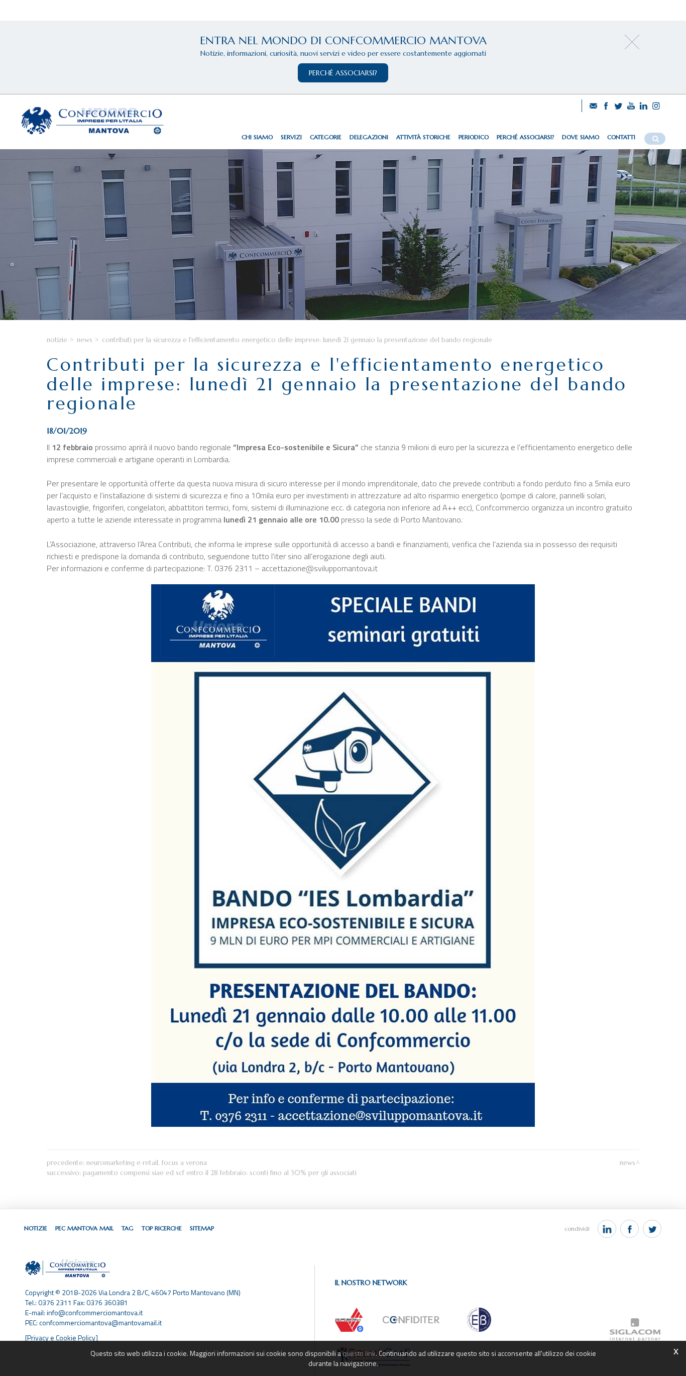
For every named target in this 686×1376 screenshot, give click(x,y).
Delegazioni (369, 137)
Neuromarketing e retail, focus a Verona (146, 1162)
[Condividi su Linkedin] (607, 1229)
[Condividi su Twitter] (652, 1229)
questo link (359, 1353)
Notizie (57, 340)
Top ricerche (162, 1228)
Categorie (325, 137)
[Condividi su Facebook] (629, 1229)
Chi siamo (257, 137)
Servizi (291, 137)
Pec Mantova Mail (84, 1228)
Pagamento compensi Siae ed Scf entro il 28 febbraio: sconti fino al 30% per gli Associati (220, 1173)
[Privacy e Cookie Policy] (61, 1337)
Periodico (474, 137)
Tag (128, 1228)
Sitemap (202, 1228)
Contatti (621, 137)
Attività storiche (423, 137)
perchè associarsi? (343, 72)
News (84, 340)
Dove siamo (580, 137)
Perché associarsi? (525, 137)
